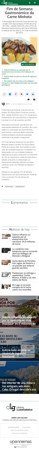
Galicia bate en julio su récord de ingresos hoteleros (16, 353)
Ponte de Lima (9, 186)
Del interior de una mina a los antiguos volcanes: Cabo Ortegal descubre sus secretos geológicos (19, 83)
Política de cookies (19, 433)
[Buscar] (29, 2)
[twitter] (21, 414)
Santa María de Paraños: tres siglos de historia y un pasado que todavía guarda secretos (24, 264)
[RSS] (24, 414)
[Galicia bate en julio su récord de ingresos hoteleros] (19, 344)
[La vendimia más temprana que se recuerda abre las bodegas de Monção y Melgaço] (6, 250)
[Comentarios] (28, 99)
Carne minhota (20, 186)
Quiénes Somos (13, 427)
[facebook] (17, 414)
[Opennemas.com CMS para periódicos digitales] (21, 444)
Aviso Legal (26, 427)
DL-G (8, 104)
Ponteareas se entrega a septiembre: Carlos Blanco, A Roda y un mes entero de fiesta (24, 276)
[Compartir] (4, 94)
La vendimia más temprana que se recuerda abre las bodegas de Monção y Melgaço (24, 252)
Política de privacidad (19, 430)
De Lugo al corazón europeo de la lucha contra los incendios (21, 287)
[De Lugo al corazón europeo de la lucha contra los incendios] (6, 286)
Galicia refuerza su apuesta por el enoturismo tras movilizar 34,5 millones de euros (18, 72)
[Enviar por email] (34, 99)
